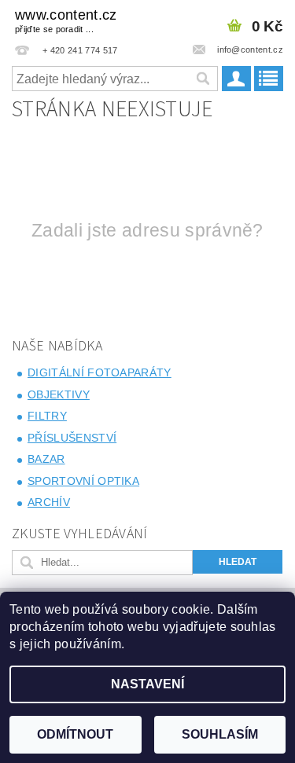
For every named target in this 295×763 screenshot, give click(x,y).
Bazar (46, 459)
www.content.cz (65, 20)
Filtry (47, 415)
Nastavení (147, 684)
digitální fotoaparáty (99, 372)
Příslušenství (72, 437)
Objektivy (59, 394)
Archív (49, 502)
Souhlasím (220, 734)
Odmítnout (75, 734)
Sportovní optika (83, 481)
